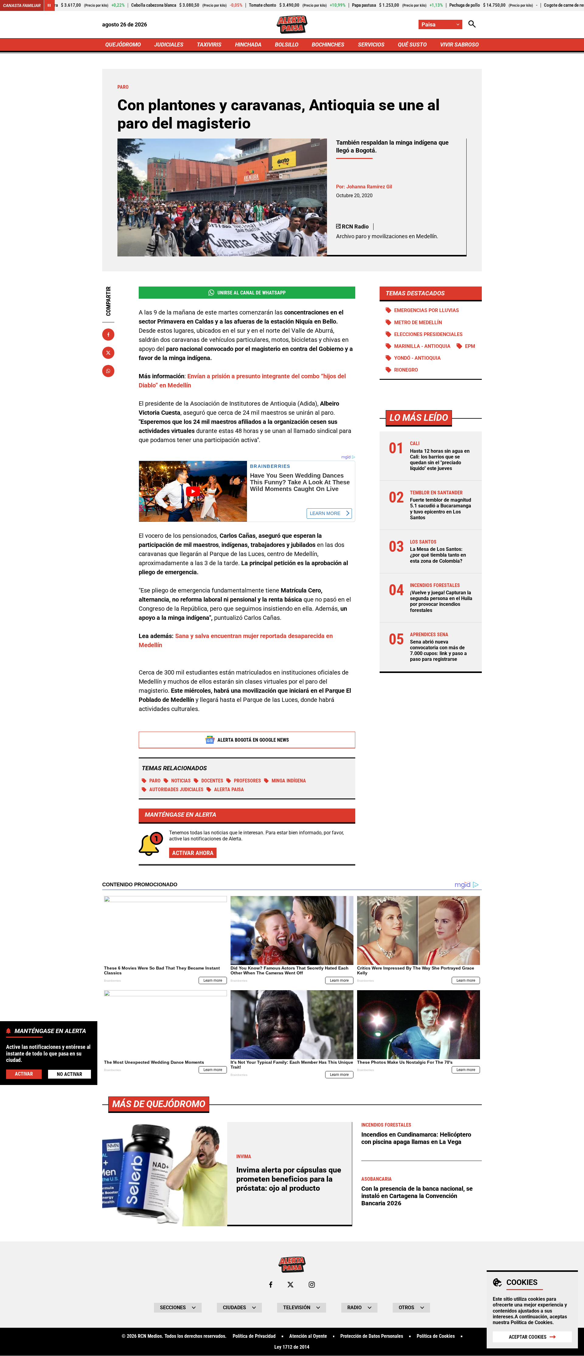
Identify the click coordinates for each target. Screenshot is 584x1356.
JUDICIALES (168, 44)
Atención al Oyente (308, 1336)
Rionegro (406, 370)
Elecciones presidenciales (428, 334)
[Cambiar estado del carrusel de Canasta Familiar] (49, 5)
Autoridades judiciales (176, 789)
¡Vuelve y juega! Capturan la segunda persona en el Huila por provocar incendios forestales (441, 601)
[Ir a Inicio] (292, 24)
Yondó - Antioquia (417, 358)
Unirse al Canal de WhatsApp (251, 293)
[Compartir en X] (108, 353)
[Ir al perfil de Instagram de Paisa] (312, 1285)
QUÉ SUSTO (412, 44)
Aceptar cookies (528, 1337)
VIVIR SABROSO (459, 44)
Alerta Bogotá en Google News (253, 740)
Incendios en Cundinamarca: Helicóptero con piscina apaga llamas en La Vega (416, 1138)
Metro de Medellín (418, 322)
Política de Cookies (531, 1322)
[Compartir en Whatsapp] (108, 371)
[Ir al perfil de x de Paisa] (290, 1285)
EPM (470, 346)
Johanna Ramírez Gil (369, 187)
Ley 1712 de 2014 (291, 1347)
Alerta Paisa (229, 789)
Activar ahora (193, 853)
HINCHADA (248, 44)
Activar (24, 1073)
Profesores (247, 781)
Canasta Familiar (22, 5)
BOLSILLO (286, 44)
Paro (155, 781)
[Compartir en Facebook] (108, 334)
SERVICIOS (371, 44)
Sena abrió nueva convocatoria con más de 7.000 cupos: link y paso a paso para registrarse (438, 650)
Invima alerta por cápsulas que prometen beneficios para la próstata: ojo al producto (288, 1179)
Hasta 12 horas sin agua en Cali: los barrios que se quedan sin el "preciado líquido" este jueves (440, 460)
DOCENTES (212, 781)
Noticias (181, 781)
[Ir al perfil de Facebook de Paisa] (270, 1285)
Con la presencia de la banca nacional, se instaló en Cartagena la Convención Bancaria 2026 (417, 1196)
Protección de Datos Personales (371, 1336)
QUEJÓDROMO (123, 44)
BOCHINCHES (328, 44)
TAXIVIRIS (209, 44)
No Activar (69, 1074)
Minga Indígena (289, 781)
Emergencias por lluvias (426, 310)
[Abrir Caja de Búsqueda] (472, 24)
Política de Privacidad (254, 1336)
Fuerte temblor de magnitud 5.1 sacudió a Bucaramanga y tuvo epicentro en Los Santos (440, 508)
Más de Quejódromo (158, 1104)
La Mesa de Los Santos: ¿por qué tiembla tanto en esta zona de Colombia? (438, 555)
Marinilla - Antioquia (422, 346)
